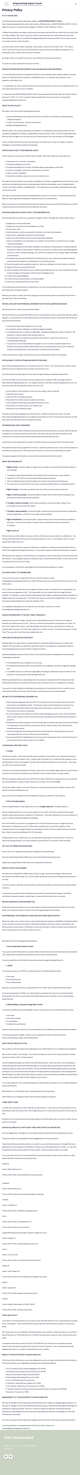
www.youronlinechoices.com (18, 790)
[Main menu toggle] (75, 4)
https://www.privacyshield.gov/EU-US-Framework (24, 832)
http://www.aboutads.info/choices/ (39, 862)
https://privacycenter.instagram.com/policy (40, 1097)
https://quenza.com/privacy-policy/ (25, 1293)
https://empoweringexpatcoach (13, 24)
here (58, 782)
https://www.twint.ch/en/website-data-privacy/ (33, 996)
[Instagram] (10, 1456)
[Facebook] (6, 1456)
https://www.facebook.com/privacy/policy (28, 1175)
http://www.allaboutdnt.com (32, 632)
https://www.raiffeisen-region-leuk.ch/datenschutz (20, 1038)
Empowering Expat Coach (27, 3)
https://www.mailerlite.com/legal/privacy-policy (30, 1277)
